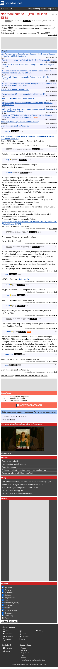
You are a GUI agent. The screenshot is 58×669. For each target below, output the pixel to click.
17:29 (29, 159)
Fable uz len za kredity (11, 461)
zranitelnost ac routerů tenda (13, 464)
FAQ (22, 655)
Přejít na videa (6, 453)
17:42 (19, 274)
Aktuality (4, 457)
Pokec (6, 618)
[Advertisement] (29, 43)
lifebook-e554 (24, 279)
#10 (56, 232)
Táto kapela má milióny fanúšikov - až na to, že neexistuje (21, 424)
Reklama (24, 650)
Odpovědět (52, 35)
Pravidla (23, 648)
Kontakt (23, 658)
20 (31, 473)
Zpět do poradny (7, 376)
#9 (56, 172)
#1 (56, 131)
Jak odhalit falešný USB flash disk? (16, 473)
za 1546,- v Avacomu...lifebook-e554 (15, 90)
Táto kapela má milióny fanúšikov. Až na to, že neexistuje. (29, 412)
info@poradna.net (36, 664)
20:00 (42, 246)
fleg (7, 159)
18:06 (27, 285)
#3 (56, 159)
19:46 (39, 232)
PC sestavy (9, 605)
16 (45, 470)
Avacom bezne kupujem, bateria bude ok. (18, 98)
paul (6, 274)
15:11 (33, 21)
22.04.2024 (22, 331)
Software (7, 595)
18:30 (27, 295)
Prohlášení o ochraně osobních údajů (33, 660)
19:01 (39, 319)
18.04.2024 (27, 21)
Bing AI (7, 131)
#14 (56, 331)
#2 (56, 149)
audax (8, 331)
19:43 (30, 172)
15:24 (21, 131)
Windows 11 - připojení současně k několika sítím (21, 485)
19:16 (27, 306)
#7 (56, 318)
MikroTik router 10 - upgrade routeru (16, 493)
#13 (56, 365)
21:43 (24, 354)
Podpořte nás (6, 393)
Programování (9, 598)
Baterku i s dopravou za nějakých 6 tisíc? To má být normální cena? (28, 60)
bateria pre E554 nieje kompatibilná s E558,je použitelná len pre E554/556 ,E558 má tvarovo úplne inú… (27, 116)
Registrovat (52, 9)
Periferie (7, 590)
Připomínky (8, 615)
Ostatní (7, 608)
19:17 (29, 331)
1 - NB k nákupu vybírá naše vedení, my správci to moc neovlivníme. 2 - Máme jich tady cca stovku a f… (29, 84)
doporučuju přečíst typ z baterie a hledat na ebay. (20, 122)
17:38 (19, 365)
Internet (7, 600)
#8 (56, 305)
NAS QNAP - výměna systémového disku (18, 488)
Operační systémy (11, 603)
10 (36, 487)
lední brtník (9, 354)
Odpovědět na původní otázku (27, 376)
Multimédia (8, 593)
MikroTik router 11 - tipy (11, 490)
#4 (56, 274)
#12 (56, 354)
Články (3, 478)
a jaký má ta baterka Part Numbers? (15, 126)
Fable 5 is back (8, 467)
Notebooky (8, 613)
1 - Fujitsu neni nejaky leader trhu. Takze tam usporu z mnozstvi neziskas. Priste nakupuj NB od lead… (27, 72)
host (8, 285)
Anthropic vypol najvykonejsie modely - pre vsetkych (22, 470)
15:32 (42, 149)
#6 (56, 295)
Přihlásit (44, 9)
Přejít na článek (8, 420)
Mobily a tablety (10, 610)
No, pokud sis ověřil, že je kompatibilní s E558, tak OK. (24, 94)
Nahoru (44, 376)
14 (49, 481)
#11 (56, 246)
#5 (56, 284)
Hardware (39, 21)
